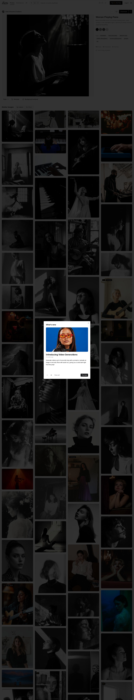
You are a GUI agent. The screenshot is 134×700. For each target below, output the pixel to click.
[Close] (88, 323)
